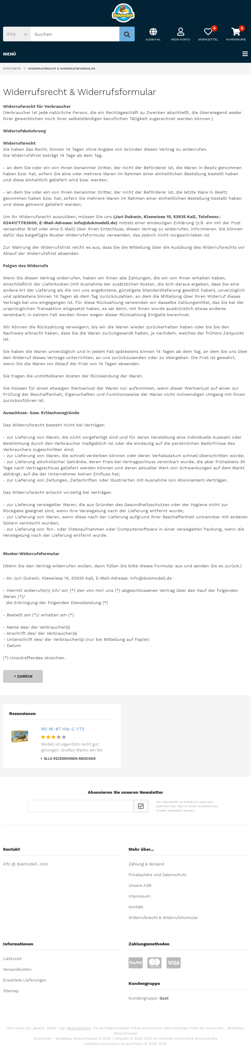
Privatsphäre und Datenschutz (157, 874)
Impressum (139, 896)
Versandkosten (17, 969)
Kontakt (136, 907)
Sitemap (11, 991)
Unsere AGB (140, 885)
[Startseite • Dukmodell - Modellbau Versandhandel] (125, 13)
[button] (17, 34)
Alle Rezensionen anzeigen (70, 759)
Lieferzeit (12, 958)
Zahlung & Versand (146, 864)
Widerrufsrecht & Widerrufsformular (163, 917)
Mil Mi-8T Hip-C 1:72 (62, 728)
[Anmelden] (140, 806)
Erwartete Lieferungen (25, 980)
